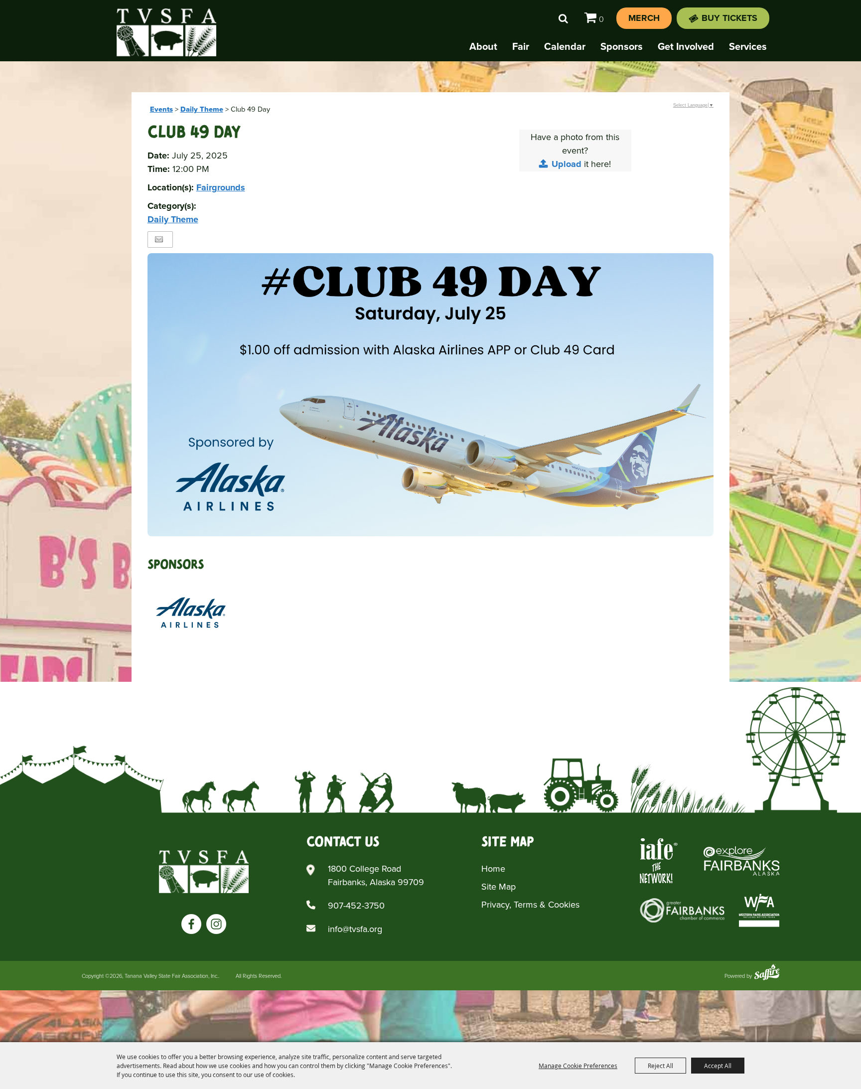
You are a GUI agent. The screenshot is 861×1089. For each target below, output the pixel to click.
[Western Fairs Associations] (759, 910)
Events (161, 109)
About (483, 46)
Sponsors (621, 46)
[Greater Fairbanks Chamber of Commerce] (682, 910)
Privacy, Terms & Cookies (530, 904)
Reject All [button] (660, 1066)
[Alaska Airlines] (191, 612)
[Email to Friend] (159, 239)
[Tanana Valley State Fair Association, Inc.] (166, 32)
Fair (520, 46)
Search (563, 18)
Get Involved (686, 46)
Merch (644, 17)
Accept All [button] (717, 1066)
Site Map (498, 886)
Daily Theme (201, 109)
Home (493, 868)
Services (748, 46)
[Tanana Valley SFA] (204, 872)
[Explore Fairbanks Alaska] (741, 861)
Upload (566, 163)
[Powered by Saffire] (766, 973)
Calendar (564, 46)
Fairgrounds (220, 187)
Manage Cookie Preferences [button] (578, 1066)
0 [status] (601, 19)
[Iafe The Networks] (659, 861)
